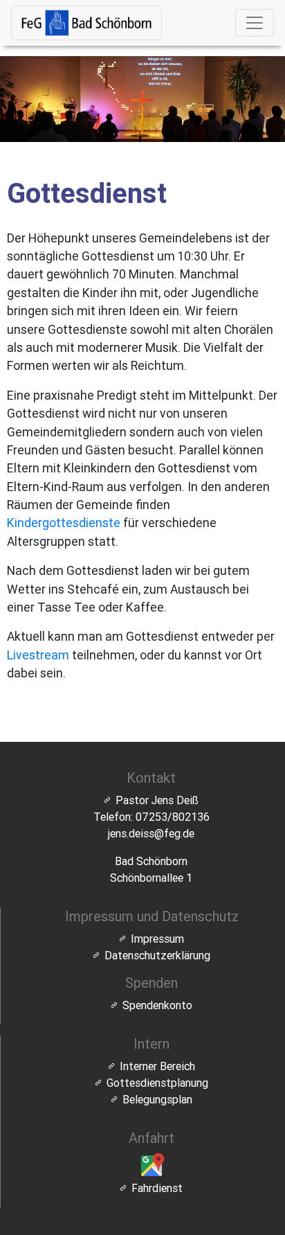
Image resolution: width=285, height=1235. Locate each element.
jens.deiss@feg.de (151, 833)
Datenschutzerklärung (157, 955)
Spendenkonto (157, 1005)
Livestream (38, 655)
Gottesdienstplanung (157, 1083)
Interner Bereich (157, 1066)
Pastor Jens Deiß (157, 800)
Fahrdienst (157, 1188)
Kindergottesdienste (63, 523)
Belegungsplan (157, 1099)
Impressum (157, 938)
